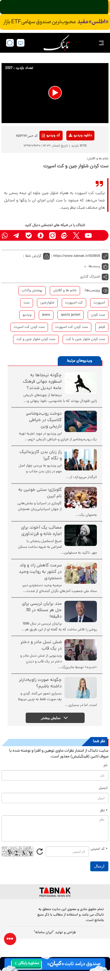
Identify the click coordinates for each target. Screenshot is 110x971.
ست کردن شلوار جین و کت (35, 339)
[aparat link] (100, 235)
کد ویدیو (53, 135)
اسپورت (99, 303)
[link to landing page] (56, 42)
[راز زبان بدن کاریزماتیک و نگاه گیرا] (80, 459)
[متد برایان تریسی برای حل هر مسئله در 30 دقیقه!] (80, 611)
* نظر (104, 810)
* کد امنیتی (99, 849)
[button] (55, 92)
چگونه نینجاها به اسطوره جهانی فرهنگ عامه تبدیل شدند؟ (42, 382)
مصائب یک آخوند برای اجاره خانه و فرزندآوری (41, 531)
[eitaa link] (64, 235)
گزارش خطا (33, 256)
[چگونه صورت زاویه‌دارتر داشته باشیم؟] (80, 687)
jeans (46, 315)
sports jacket (70, 315)
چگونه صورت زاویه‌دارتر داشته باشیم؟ (40, 683)
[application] (55, 93)
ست (27, 303)
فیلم (102, 327)
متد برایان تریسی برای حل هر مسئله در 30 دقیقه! (42, 610)
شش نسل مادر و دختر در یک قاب (41, 645)
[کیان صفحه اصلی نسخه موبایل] (55, 964)
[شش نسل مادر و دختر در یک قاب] (80, 650)
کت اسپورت (74, 303)
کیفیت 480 (72, 161)
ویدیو (27, 315)
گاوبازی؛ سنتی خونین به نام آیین (40, 493)
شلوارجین (47, 303)
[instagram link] (52, 235)
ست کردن (98, 315)
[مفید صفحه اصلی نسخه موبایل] (55, 22)
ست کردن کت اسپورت (71, 327)
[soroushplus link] (40, 235)
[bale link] (28, 235)
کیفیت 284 (72, 170)
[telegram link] (16, 235)
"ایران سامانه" (44, 932)
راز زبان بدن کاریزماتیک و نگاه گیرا (41, 455)
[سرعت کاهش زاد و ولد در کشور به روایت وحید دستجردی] (80, 573)
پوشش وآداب (32, 290)
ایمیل (103, 788)
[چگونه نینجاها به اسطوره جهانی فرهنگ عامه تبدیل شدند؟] (80, 383)
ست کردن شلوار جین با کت (85, 339)
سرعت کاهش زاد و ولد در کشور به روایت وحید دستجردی (40, 572)
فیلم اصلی (73, 151)
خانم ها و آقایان (65, 290)
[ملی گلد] (55, 7)
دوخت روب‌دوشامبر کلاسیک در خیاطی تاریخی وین (44, 420)
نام (106, 765)
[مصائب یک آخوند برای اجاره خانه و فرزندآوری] (80, 535)
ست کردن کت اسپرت (29, 327)
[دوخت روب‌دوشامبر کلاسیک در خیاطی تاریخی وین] (80, 421)
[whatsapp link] (5, 235)
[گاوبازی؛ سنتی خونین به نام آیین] (80, 497)
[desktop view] (20, 43)
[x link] (76, 235)
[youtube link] (88, 235)
